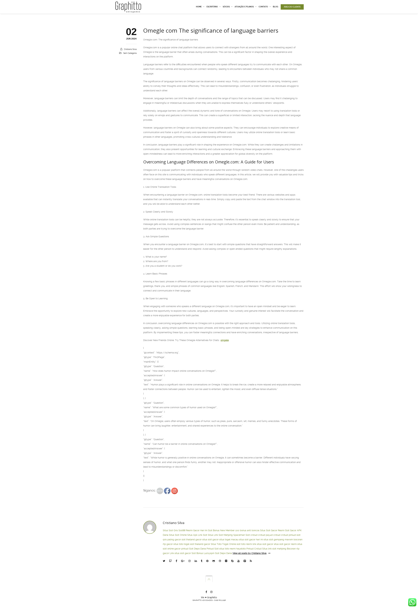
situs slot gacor (210, 539)
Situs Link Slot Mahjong (220, 535)
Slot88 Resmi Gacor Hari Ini (192, 530)
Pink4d (250, 548)
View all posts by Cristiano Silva (249, 553)
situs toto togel (181, 544)
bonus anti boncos (249, 530)
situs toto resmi (227, 548)
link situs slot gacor (263, 544)
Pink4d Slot (213, 548)
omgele (225, 340)
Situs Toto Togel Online (223, 544)
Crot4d (258, 548)
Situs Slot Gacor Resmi (272, 530)
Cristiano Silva (130, 49)
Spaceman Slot (241, 535)
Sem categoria (130, 53)
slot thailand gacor (192, 539)
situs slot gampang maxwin (278, 539)
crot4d (253, 535)
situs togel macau (228, 539)
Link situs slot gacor (180, 553)
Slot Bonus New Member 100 (223, 530)
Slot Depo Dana (197, 548)
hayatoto (241, 548)
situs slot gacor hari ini (251, 539)
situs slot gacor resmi (285, 544)
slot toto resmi (244, 544)
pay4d (269, 535)
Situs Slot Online (178, 535)
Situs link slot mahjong (274, 548)
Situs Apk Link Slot (197, 535)
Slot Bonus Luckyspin (203, 553)
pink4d (292, 535)
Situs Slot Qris (170, 530)
